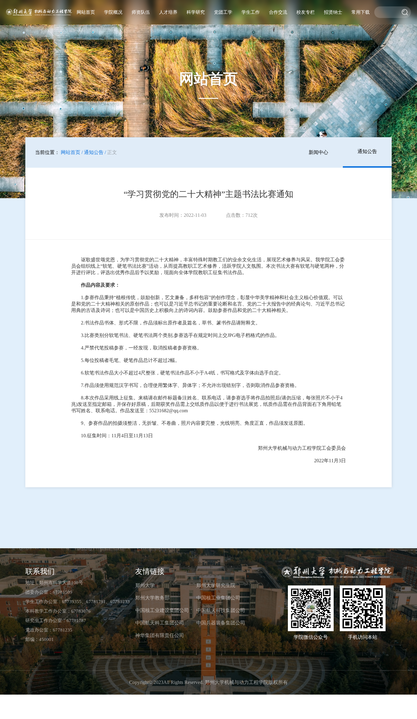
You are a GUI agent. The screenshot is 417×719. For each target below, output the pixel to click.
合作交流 (278, 12)
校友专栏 (305, 12)
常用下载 (360, 12)
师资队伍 (141, 12)
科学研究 (196, 12)
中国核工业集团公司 (218, 597)
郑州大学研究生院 (215, 585)
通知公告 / (95, 152)
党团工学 (223, 12)
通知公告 (367, 151)
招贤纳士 (333, 12)
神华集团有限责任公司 (159, 635)
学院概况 (113, 12)
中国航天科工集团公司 (159, 622)
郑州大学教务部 (152, 597)
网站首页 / (72, 152)
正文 (112, 152)
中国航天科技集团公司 (220, 610)
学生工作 (250, 12)
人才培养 (168, 12)
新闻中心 (318, 152)
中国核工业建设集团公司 (162, 610)
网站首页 (86, 12)
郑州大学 (145, 585)
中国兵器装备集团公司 (220, 622)
